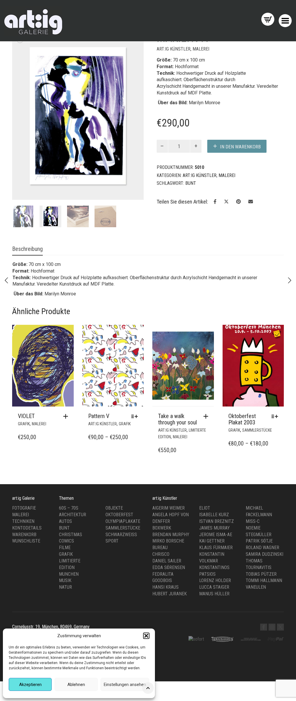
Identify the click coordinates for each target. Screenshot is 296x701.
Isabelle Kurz (214, 509)
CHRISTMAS (70, 529)
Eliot (204, 502)
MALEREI (201, 49)
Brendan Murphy (170, 529)
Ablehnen (76, 684)
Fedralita (162, 568)
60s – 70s (68, 502)
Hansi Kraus (165, 581)
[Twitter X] (280, 621)
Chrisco (160, 548)
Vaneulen (256, 581)
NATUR (65, 581)
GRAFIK (24, 418)
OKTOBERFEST (119, 509)
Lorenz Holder (215, 575)
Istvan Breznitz (216, 515)
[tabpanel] (23, 211)
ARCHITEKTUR (72, 509)
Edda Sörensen (168, 561)
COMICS (66, 535)
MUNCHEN (69, 568)
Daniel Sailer (166, 555)
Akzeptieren (30, 684)
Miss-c (253, 515)
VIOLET (26, 410)
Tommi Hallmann (264, 575)
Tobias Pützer (261, 568)
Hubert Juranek (169, 588)
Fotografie (24, 502)
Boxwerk (161, 522)
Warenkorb (24, 529)
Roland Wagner (262, 542)
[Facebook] (263, 621)
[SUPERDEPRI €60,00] (289, 280)
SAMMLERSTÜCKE (257, 424)
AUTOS (65, 515)
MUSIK (65, 575)
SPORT (112, 535)
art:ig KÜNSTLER (173, 49)
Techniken (23, 515)
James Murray (214, 522)
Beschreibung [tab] (27, 243)
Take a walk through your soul (177, 413)
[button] (146, 636)
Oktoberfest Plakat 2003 (242, 413)
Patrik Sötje (259, 535)
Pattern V (98, 410)
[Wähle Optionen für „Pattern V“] (136, 410)
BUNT (64, 522)
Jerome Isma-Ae (215, 529)
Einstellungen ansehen (125, 684)
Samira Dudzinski (264, 548)
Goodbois (162, 575)
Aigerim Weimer (168, 502)
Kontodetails (27, 522)
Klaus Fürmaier (216, 542)
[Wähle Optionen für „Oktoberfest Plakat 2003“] (276, 410)
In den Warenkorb (240, 147)
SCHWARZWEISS (121, 529)
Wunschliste (26, 535)
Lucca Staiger (214, 581)
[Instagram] (272, 621)
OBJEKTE (114, 502)
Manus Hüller (214, 588)
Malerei (20, 509)
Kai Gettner (212, 535)
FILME (65, 542)
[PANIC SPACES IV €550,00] (6, 280)
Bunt (190, 183)
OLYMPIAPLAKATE (123, 515)
